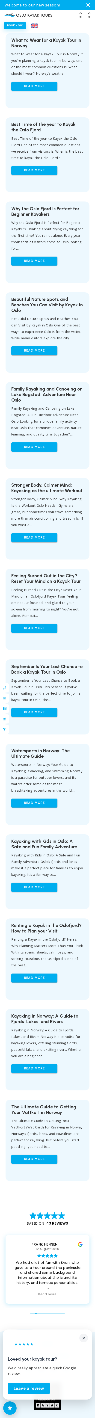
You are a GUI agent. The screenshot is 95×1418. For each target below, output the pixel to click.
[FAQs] (3, 729)
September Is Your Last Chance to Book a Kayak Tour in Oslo (47, 669)
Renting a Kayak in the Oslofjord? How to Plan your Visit (46, 928)
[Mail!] (3, 698)
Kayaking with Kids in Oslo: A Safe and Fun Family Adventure (44, 844)
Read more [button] (47, 1294)
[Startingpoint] (3, 708)
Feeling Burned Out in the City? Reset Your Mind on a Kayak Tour (45, 578)
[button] (34, 26)
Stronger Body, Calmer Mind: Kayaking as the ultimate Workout (47, 487)
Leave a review (28, 1388)
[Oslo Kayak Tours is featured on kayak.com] (47, 1409)
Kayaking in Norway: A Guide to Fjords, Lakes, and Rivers (44, 1018)
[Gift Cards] (3, 718)
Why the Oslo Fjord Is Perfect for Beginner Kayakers (45, 211)
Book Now (15, 25)
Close (88, 5)
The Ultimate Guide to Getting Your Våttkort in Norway (43, 1109)
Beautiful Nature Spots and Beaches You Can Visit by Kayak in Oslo (47, 304)
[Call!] (3, 687)
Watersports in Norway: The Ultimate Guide (40, 753)
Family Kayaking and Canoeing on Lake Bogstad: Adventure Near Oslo (47, 394)
